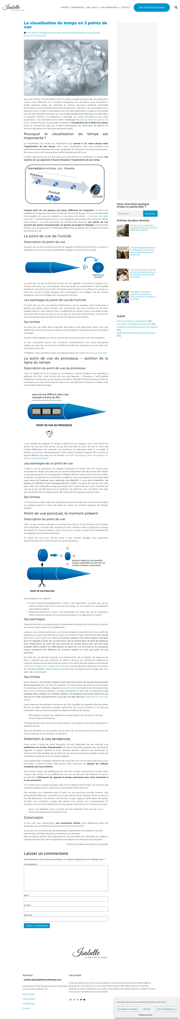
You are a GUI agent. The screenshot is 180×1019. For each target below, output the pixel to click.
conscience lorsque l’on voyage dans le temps (46, 666)
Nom (27, 895)
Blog (94, 7)
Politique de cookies (145, 1015)
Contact (125, 7)
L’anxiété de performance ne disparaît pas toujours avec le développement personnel (142, 251)
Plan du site (28, 994)
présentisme (69, 688)
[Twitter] (81, 999)
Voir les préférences (166, 1009)
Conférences (77, 7)
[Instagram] (77, 999)
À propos (64, 7)
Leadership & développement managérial (137, 327)
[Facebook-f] (74, 999)
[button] (176, 8)
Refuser (147, 1009)
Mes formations (109, 7)
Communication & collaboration (132, 321)
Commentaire (31, 864)
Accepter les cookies (127, 1009)
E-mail (27, 905)
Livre (88, 7)
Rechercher (150, 213)
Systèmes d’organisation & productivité (81, 33)
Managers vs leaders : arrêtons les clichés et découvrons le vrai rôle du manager (142, 295)
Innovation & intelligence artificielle (43, 33)
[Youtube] (84, 999)
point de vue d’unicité (95, 353)
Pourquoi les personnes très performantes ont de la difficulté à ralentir (143, 227)
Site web (28, 915)
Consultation (29, 999)
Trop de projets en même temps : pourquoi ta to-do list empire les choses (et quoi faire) (143, 273)
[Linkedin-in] (70, 999)
